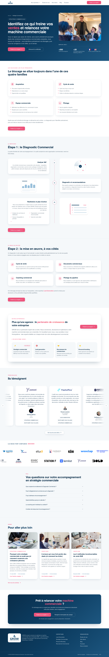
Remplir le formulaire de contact (64, 615)
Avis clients (54, 2)
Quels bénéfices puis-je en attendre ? (36, 500)
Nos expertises (35, 2)
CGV (100, 654)
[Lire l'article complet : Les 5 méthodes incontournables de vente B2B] (86, 555)
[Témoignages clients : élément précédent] (2, 405)
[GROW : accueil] (10, 2)
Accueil (9, 15)
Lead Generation (49, 291)
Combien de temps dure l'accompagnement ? (38, 509)
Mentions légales (81, 654)
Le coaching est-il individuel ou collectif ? (37, 504)
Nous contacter (84, 646)
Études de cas (46, 2)
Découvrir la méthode (35, 49)
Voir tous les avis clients (54, 432)
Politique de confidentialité (92, 654)
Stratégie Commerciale (62, 639)
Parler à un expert (94, 2)
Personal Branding (60, 641)
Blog (61, 2)
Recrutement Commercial (62, 644)
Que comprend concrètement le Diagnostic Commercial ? (41, 486)
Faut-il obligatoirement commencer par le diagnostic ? (40, 491)
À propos (66, 2)
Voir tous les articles (13, 582)
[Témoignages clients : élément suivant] (106, 405)
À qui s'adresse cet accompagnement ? (36, 495)
